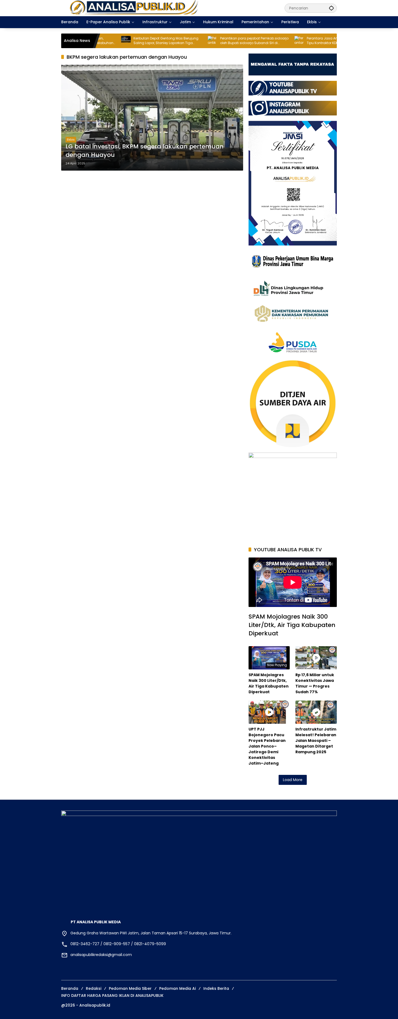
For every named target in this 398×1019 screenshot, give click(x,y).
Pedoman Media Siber (130, 988)
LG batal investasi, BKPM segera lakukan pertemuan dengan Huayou (145, 150)
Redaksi (93, 988)
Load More (292, 779)
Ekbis (71, 139)
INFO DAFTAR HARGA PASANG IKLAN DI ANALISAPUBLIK (112, 995)
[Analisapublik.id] (167, 8)
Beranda (69, 988)
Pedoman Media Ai (177, 988)
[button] (331, 8)
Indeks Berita (216, 988)
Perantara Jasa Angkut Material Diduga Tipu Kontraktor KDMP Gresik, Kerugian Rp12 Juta (299, 40)
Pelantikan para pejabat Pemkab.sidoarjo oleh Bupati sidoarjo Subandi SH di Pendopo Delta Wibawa (214, 40)
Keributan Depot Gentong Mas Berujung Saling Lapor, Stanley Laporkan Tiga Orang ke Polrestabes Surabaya (125, 40)
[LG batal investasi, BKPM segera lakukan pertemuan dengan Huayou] (152, 117)
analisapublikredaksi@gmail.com (101, 954)
